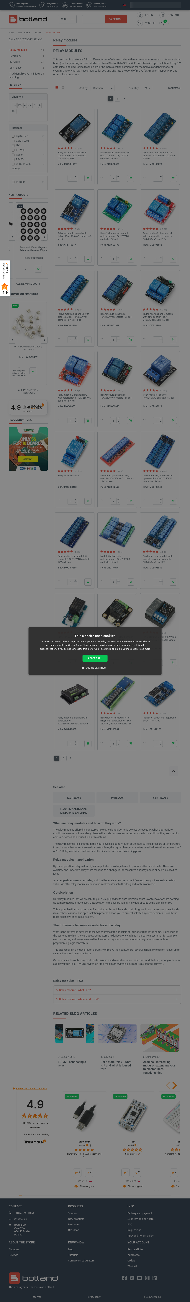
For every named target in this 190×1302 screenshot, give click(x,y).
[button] (95, 668)
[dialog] (95, 651)
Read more (144, 649)
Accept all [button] (95, 658)
